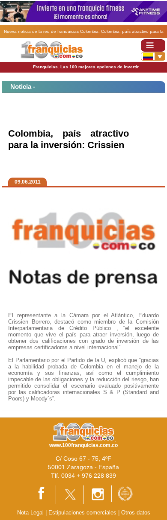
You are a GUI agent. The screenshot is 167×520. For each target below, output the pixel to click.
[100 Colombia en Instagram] (97, 494)
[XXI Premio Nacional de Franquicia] (125, 493)
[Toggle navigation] (153, 45)
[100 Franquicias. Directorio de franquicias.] (51, 49)
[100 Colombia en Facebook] (42, 494)
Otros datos (135, 512)
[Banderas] (153, 56)
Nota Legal (30, 512)
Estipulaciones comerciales (83, 512)
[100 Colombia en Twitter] (70, 494)
